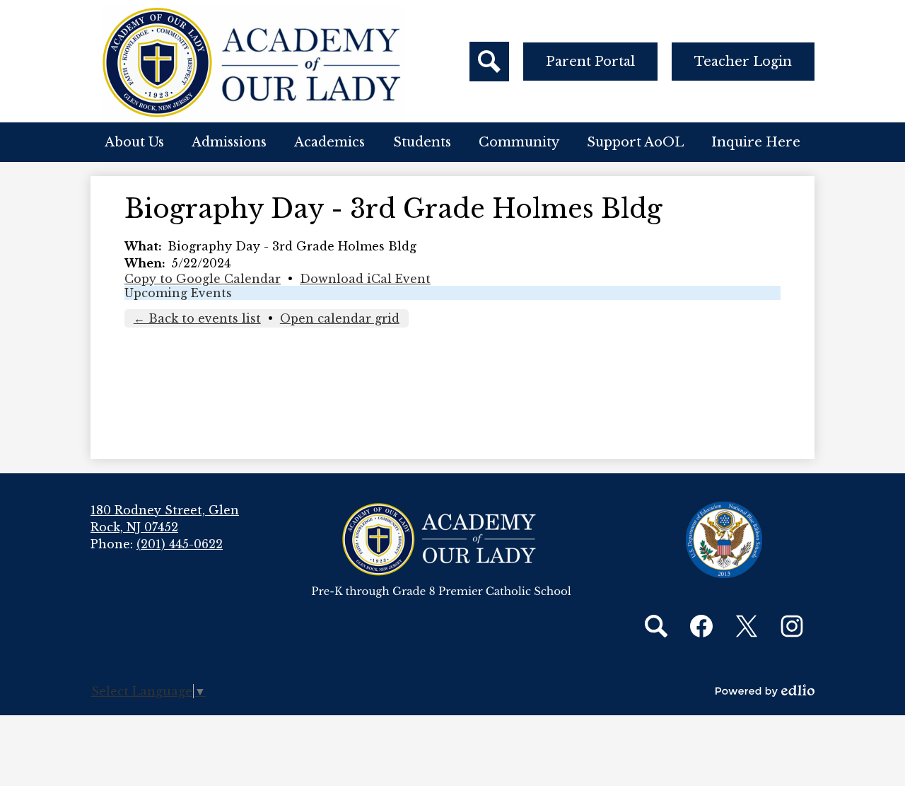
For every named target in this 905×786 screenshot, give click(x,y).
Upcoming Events (178, 293)
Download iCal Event (365, 279)
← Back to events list (197, 318)
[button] (134, 142)
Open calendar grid (339, 318)
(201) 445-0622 (179, 544)
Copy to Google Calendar (202, 279)
